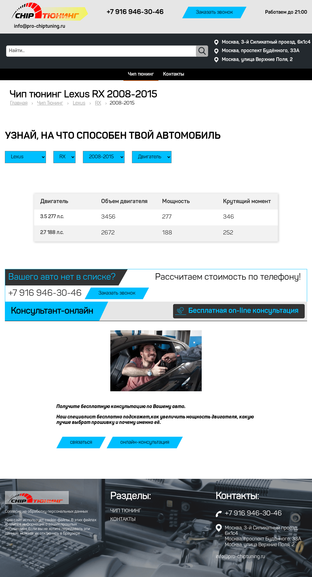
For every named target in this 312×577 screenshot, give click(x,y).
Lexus (79, 103)
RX (98, 103)
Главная (18, 103)
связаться (81, 442)
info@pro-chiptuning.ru (240, 556)
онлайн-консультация (144, 442)
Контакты (173, 74)
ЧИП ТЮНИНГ (125, 511)
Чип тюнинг (141, 74)
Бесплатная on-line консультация (243, 311)
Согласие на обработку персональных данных (46, 512)
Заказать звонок (214, 12)
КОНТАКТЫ (123, 519)
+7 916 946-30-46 (45, 293)
